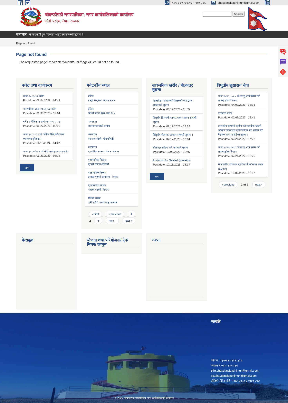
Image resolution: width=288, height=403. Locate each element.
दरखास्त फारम (225, 113)
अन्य (27, 167)
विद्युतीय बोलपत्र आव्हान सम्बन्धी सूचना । (173, 134)
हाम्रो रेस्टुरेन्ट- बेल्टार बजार (101, 100)
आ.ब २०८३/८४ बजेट (33, 96)
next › (112, 220)
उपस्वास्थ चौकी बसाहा (99, 125)
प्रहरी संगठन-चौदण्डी (98, 164)
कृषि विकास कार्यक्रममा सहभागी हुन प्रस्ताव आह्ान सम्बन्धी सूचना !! (39, 34)
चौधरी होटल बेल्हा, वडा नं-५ (101, 113)
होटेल (90, 96)
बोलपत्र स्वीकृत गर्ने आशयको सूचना (170, 147)
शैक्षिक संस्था (94, 198)
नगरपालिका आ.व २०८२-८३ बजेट (39, 108)
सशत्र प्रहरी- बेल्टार (98, 189)
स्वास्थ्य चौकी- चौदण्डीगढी (101, 138)
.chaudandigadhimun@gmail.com (237, 370)
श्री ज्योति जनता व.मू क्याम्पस (102, 202)
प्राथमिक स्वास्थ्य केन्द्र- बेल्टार (103, 151)
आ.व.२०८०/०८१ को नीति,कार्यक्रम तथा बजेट (45, 151)
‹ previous (115, 214)
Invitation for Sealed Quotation (172, 160)
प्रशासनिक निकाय (97, 159)
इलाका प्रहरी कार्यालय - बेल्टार (103, 176)
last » (129, 220)
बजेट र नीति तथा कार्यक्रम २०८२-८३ (41, 121)
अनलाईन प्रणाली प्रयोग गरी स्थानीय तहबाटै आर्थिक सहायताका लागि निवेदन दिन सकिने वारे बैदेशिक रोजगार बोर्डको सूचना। (240, 130)
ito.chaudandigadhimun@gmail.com (234, 375)
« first (95, 214)
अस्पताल (92, 121)
